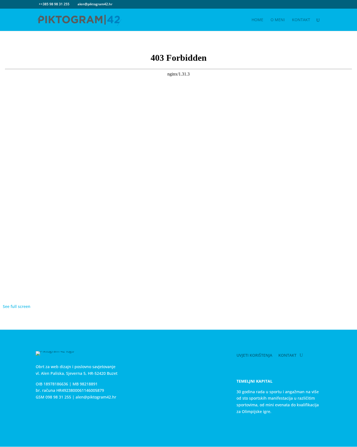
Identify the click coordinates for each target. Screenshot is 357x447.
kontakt (301, 20)
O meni (278, 20)
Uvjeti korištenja (254, 355)
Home (257, 20)
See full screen (16, 306)
